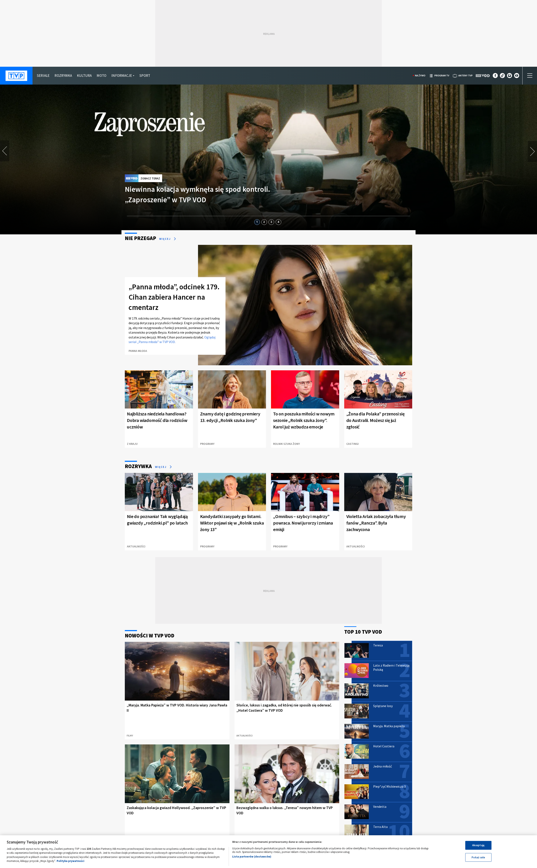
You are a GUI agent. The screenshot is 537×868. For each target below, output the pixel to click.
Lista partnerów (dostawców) (251, 856)
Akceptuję (478, 845)
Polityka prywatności (70, 861)
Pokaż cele (478, 857)
